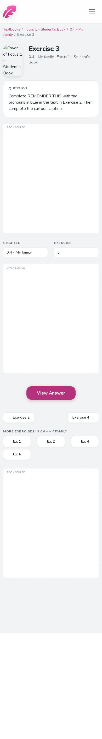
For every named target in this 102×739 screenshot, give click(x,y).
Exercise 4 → (83, 417)
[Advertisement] (51, 179)
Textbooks (11, 29)
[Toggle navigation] (92, 12)
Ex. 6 (17, 454)
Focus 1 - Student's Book (45, 29)
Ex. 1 (17, 441)
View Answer (51, 393)
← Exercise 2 (19, 417)
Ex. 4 (85, 441)
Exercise (63, 243)
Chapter (11, 243)
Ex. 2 (51, 441)
